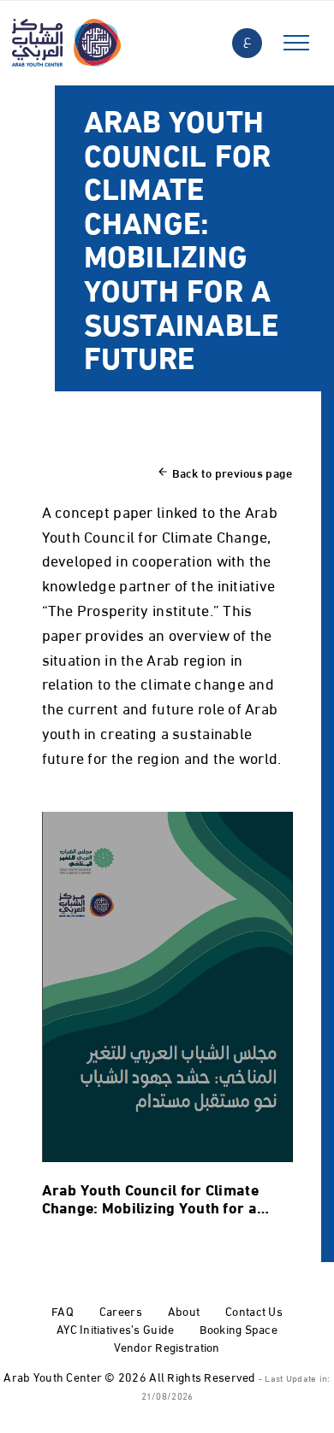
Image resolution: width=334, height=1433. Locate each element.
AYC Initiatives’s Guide (115, 1328)
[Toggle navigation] (296, 43)
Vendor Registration (166, 1346)
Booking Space (238, 1328)
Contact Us (254, 1310)
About (184, 1310)
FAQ (62, 1310)
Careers (120, 1310)
